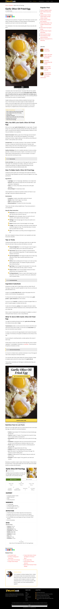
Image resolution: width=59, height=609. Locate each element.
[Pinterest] (7, 16)
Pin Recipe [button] (30, 479)
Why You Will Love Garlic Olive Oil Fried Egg (15, 111)
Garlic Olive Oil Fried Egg (11, 119)
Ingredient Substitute (11, 115)
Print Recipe (26, 87)
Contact (52, 1)
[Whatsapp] (14, 16)
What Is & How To (41, 1)
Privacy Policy (31, 602)
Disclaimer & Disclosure (43, 602)
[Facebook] (6, 16)
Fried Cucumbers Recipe (45, 34)
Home (31, 1)
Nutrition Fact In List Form (12, 118)
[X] (9, 16)
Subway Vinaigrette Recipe (45, 10)
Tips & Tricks (9, 114)
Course (26, 595)
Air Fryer (47, 1)
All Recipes (34, 1)
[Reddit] (11, 16)
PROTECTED (29, 606)
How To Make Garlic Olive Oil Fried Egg (14, 112)
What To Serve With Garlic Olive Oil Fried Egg (15, 116)
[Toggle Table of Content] (23, 110)
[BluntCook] (10, 1)
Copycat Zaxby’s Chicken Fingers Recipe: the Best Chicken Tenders (45, 16)
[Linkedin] (12, 16)
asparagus (26, 344)
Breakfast (11, 5)
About (26, 598)
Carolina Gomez (17, 572)
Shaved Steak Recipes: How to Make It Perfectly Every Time (46, 24)
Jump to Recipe (18, 87)
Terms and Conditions (37, 602)
